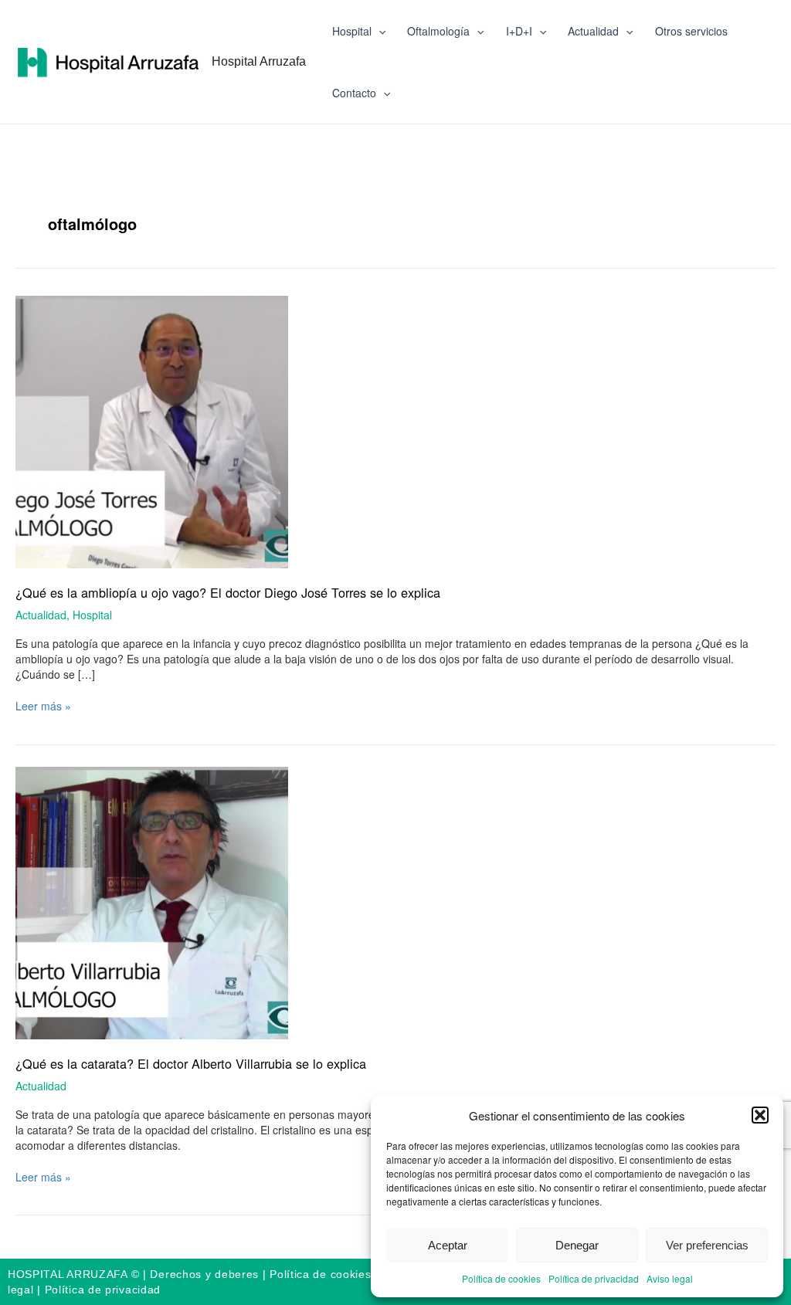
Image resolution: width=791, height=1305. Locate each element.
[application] (378, 31)
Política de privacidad (593, 1278)
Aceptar (447, 1245)
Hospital (352, 31)
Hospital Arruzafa (259, 61)
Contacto (354, 92)
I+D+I (519, 31)
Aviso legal (670, 1278)
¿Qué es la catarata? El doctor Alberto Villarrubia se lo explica (190, 1063)
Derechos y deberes (204, 1274)
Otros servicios (691, 31)
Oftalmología (438, 31)
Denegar (577, 1245)
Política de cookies (501, 1278)
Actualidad (593, 31)
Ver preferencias (707, 1245)
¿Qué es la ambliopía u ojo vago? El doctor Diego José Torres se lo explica (227, 592)
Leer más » (43, 706)
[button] (760, 1115)
